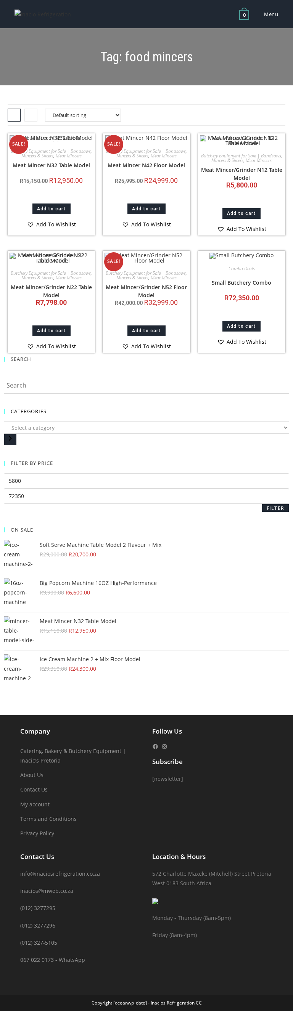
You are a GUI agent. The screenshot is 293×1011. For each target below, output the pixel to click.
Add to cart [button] (51, 208)
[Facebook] (155, 746)
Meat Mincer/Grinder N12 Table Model (241, 173)
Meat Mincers (69, 155)
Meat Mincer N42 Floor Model (146, 165)
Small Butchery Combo (241, 282)
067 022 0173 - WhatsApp (52, 959)
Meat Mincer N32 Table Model (51, 165)
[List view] (30, 115)
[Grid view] (14, 115)
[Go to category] (10, 439)
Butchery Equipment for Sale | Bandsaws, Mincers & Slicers (51, 153)
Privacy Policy (37, 833)
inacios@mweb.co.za (46, 890)
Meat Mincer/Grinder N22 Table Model (51, 291)
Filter (275, 508)
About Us (31, 775)
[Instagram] (164, 746)
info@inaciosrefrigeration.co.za (60, 873)
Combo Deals (242, 268)
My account (35, 804)
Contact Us (34, 789)
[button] (51, 224)
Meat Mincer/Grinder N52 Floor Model (146, 291)
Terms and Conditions (48, 818)
